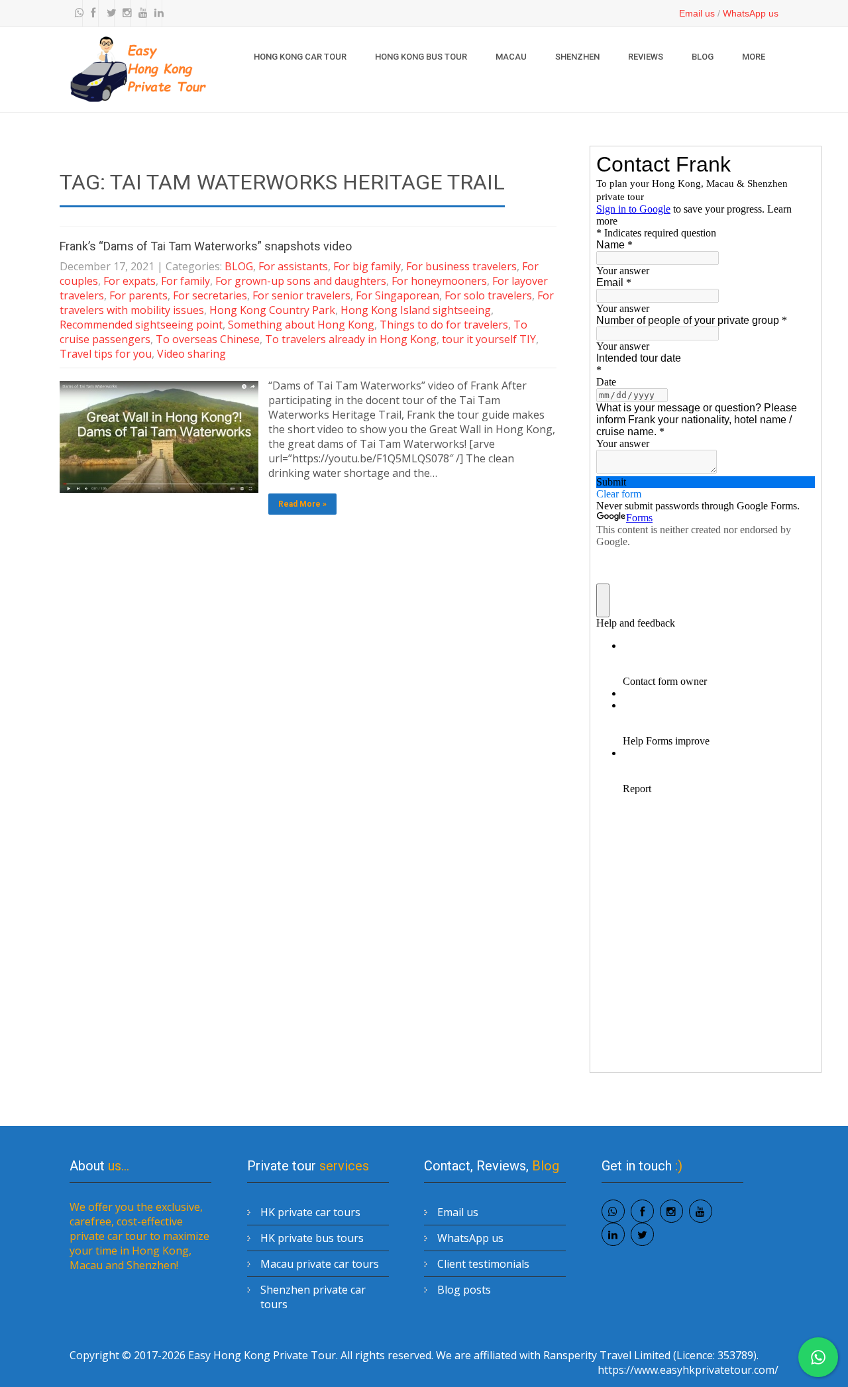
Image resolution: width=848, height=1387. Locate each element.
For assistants (293, 266)
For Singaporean (397, 295)
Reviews (645, 57)
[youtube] (139, 13)
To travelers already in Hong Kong (351, 339)
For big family (367, 266)
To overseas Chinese (208, 339)
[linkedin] (155, 13)
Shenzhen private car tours (313, 1296)
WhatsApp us (750, 13)
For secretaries (210, 295)
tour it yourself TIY (489, 339)
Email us (697, 13)
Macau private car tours (319, 1264)
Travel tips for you (106, 353)
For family (185, 281)
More (753, 57)
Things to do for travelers (444, 324)
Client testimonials (483, 1264)
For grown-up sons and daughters (300, 281)
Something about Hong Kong (301, 324)
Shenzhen (577, 57)
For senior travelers (301, 295)
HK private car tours (310, 1212)
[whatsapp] (76, 13)
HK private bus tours (312, 1238)
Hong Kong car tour (300, 57)
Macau (511, 57)
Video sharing (191, 353)
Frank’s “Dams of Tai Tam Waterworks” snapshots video (206, 246)
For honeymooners (439, 281)
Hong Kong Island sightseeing (416, 310)
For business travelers (461, 266)
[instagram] (124, 13)
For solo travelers (488, 295)
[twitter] (108, 13)
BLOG (703, 57)
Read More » (302, 504)
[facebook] (92, 13)
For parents (138, 295)
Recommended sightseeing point (141, 324)
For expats (129, 281)
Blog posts (464, 1289)
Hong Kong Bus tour (421, 57)
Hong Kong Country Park (272, 310)
